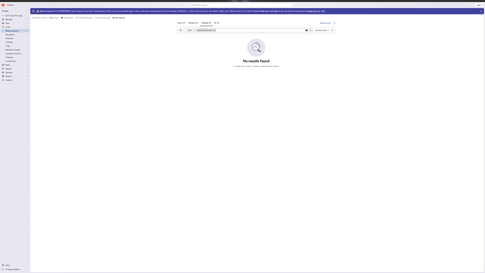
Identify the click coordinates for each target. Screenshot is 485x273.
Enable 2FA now (313, 11)
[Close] (480, 11)
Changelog (253, 1)
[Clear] (306, 30)
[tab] (181, 23)
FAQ (229, 1)
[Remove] (214, 30)
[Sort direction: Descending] (333, 30)
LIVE (240, 1)
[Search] (311, 30)
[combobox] (322, 30)
